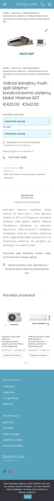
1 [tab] (25, 362)
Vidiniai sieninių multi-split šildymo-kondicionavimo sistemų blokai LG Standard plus (39, 341)
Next (45, 44)
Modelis (7, 127)
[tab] (27, 195)
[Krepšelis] (49, 4)
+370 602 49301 (17, 157)
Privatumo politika (13, 445)
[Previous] (5, 325)
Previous (9, 44)
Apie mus (8, 422)
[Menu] (4, 4)
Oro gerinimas (11, 398)
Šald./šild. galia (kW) (13, 114)
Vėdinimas (9, 392)
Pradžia (6, 13)
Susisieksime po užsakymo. (21, 144)
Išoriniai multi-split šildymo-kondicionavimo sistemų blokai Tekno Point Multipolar (12, 341)
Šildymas (8, 404)
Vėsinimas (16, 13)
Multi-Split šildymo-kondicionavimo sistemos (24, 174)
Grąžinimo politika (13, 440)
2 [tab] (28, 362)
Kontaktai (8, 428)
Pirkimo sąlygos (11, 434)
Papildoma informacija (27, 202)
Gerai (27, 496)
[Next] (48, 325)
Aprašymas (27, 195)
